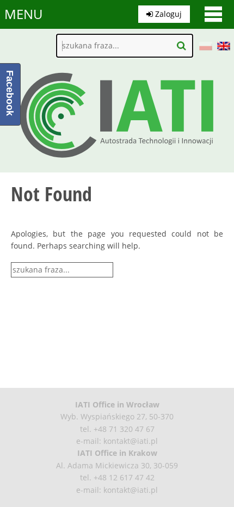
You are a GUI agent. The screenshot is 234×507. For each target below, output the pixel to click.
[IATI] (117, 161)
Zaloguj (167, 14)
